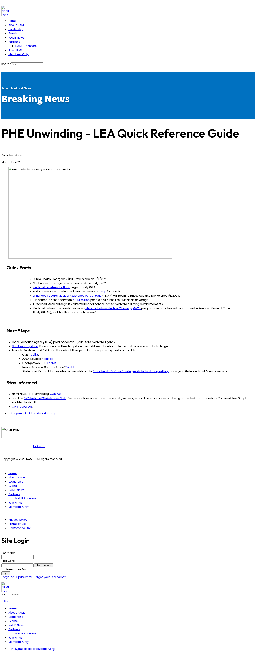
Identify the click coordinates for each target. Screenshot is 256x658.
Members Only (18, 54)
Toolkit (33, 355)
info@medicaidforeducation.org (33, 414)
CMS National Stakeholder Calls (45, 398)
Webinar (55, 394)
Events (13, 33)
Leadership (15, 29)
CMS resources (22, 407)
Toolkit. (52, 363)
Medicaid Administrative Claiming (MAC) (113, 308)
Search (6, 64)
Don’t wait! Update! (25, 346)
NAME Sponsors (26, 46)
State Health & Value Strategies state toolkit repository (131, 371)
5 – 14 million (81, 300)
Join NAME (15, 50)
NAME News (16, 38)
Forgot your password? (17, 577)
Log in (6, 573)
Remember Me (16, 569)
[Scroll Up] (2, 655)
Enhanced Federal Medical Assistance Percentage (67, 296)
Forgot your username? (50, 577)
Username (8, 553)
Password (8, 561)
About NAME (16, 25)
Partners (14, 42)
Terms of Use (17, 524)
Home (12, 21)
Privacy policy (17, 520)
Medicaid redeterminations (51, 287)
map (103, 292)
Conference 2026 (20, 528)
